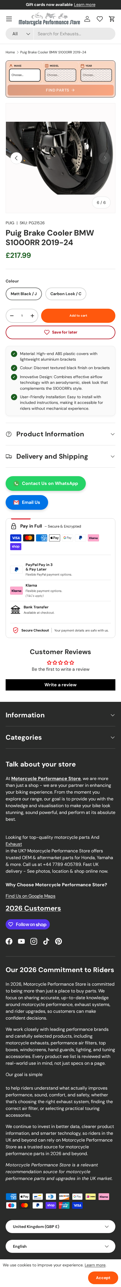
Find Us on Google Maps (30, 896)
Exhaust (14, 844)
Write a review (60, 685)
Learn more (84, 4)
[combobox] (60, 34)
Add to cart (78, 315)
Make (17, 65)
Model (54, 65)
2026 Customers (33, 908)
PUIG (10, 222)
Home (10, 52)
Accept (103, 1277)
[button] (112, 19)
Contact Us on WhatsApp (50, 483)
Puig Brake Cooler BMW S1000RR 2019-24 (53, 52)
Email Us (31, 502)
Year (89, 65)
